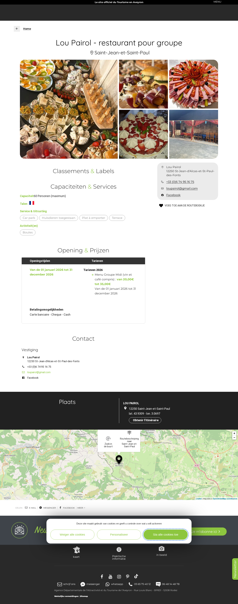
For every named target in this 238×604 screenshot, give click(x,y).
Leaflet (199, 498)
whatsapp (117, 584)
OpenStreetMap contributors (225, 498)
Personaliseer (119, 534)
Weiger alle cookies (72, 534)
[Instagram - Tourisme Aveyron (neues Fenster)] (119, 576)
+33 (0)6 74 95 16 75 (180, 182)
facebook (69, 508)
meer (80, 508)
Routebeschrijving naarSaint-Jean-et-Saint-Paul (129, 442)
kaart (76, 556)
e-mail (32, 508)
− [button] (234, 437)
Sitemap (84, 596)
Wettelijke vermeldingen (66, 596)
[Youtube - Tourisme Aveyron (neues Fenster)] (110, 576)
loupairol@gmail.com (182, 188)
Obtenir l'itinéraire (146, 420)
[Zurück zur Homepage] (17, 29)
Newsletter (235, 569)
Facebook (173, 195)
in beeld (161, 554)
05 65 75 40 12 (142, 584)
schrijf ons (69, 584)
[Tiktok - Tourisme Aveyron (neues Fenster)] (136, 576)
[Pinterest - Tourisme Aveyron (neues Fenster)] (127, 576)
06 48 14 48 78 (171, 584)
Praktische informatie (119, 557)
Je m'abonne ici (204, 531)
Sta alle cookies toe (165, 534)
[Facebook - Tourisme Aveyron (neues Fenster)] (102, 576)
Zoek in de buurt (108, 445)
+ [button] (234, 433)
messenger (49, 508)
